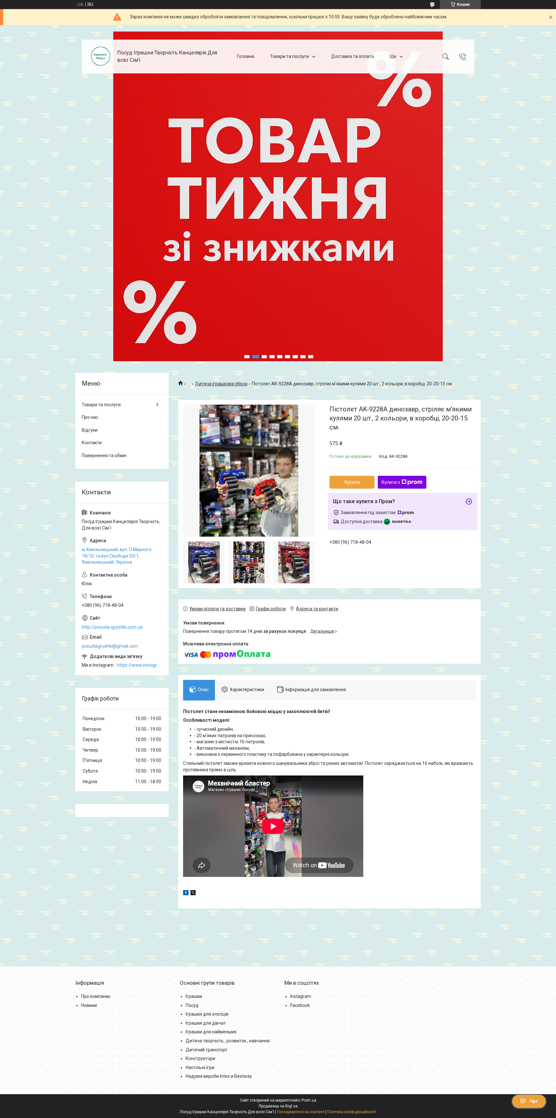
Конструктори (200, 1058)
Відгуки (89, 430)
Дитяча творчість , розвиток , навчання (228, 1040)
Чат (534, 1101)
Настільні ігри (200, 1067)
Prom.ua (308, 1100)
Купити (352, 482)
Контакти (92, 442)
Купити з (391, 482)
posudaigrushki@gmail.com (110, 646)
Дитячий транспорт (206, 1049)
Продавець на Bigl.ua (278, 1106)
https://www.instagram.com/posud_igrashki (139, 665)
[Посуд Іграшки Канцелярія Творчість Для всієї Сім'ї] (100, 56)
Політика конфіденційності (351, 1112)
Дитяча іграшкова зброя (221, 383)
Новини (89, 1005)
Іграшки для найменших (211, 1031)
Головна (245, 56)
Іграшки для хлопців (207, 1014)
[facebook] (186, 893)
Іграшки (194, 996)
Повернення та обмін (104, 455)
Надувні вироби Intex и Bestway (219, 1076)
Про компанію (95, 996)
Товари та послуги (289, 56)
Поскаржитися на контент (300, 1112)
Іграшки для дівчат (206, 1023)
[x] (193, 893)
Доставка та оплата (352, 56)
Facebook (300, 1005)
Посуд (192, 1005)
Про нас (90, 417)
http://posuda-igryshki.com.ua (112, 627)
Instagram (300, 996)
